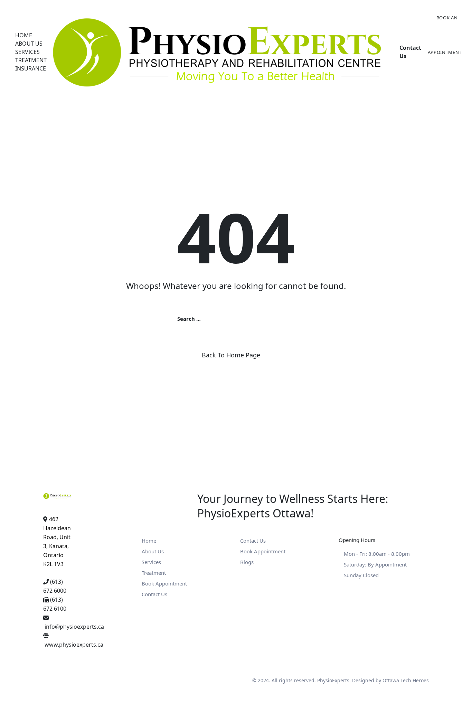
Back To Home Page (231, 355)
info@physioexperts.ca (74, 626)
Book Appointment (164, 583)
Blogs (247, 562)
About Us (29, 43)
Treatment (31, 60)
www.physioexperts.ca (74, 644)
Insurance (30, 68)
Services (27, 52)
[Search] (293, 318)
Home (23, 35)
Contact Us (154, 594)
